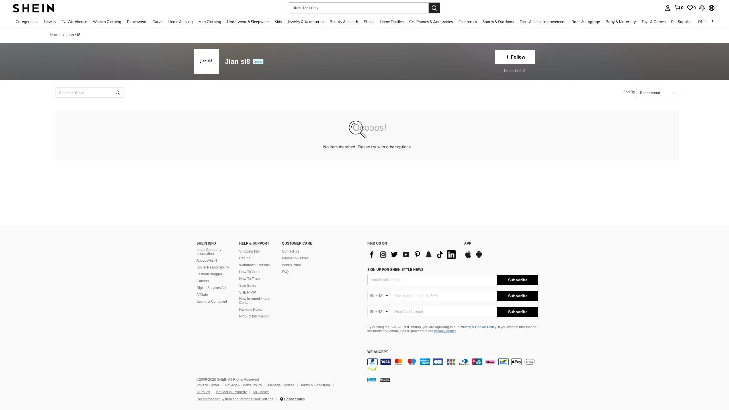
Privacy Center (207, 385)
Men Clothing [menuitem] (209, 21)
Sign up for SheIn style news (395, 270)
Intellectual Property (231, 392)
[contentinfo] (452, 365)
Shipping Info (249, 251)
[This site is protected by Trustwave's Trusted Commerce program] (371, 380)
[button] (702, 8)
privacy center (445, 331)
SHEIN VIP (247, 292)
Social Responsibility (212, 267)
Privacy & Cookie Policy (478, 327)
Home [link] (55, 34)
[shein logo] (33, 8)
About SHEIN (206, 261)
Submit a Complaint (211, 302)
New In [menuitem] (50, 21)
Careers (202, 281)
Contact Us (290, 251)
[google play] (479, 257)
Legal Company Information (208, 252)
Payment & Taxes (295, 258)
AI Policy (203, 392)
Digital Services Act (211, 288)
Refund (245, 258)
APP (467, 243)
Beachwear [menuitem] (137, 21)
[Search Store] (117, 92)
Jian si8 (237, 61)
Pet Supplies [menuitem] (681, 21)
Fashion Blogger (209, 274)
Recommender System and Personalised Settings (234, 399)
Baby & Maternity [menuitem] (621, 21)
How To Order (250, 272)
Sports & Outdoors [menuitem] (498, 21)
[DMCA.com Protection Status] (385, 380)
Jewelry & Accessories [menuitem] (306, 21)
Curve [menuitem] (157, 21)
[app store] (468, 257)
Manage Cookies (281, 385)
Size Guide (247, 286)
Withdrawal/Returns (254, 265)
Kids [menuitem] (278, 21)
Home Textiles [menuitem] (392, 21)
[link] (679, 7)
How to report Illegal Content (254, 301)
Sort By (629, 92)
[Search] (434, 8)
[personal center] (667, 8)
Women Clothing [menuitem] (107, 21)
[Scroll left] (706, 21)
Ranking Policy (251, 309)
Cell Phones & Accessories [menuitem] (431, 21)
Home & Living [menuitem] (180, 21)
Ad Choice (261, 392)
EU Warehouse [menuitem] (74, 21)
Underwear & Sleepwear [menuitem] (248, 21)
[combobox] (657, 92)
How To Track (249, 279)
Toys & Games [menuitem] (653, 21)
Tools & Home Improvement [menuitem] (543, 21)
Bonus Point (291, 265)
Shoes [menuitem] (369, 21)
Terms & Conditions (315, 385)
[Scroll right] (712, 21)
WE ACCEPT (377, 352)
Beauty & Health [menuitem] (344, 21)
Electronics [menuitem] (467, 21)
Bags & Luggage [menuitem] (586, 21)
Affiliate (202, 295)
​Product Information (254, 316)
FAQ (285, 272)
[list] (412, 254)
